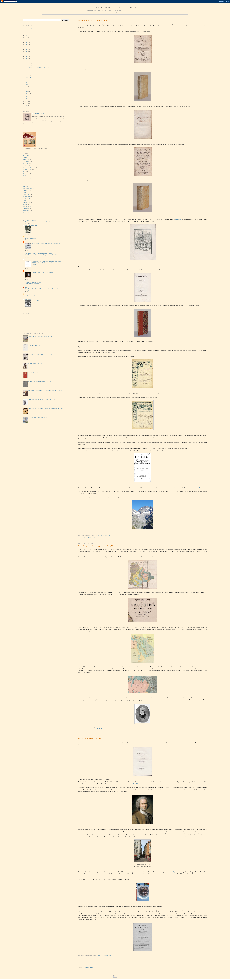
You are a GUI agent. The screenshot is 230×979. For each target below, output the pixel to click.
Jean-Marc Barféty (39, 113)
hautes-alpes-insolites (30, 294)
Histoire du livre (27, 184)
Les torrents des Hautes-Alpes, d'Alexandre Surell (39, 381)
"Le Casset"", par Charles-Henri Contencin (38, 417)
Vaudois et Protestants (28, 182)
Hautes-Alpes (26, 159)
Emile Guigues (26, 190)
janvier (28, 96)
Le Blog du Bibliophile (30, 220)
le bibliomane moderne (31, 260)
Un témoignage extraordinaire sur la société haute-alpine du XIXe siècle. (45, 408)
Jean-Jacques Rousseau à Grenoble (34, 69)
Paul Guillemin (26, 198)
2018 (26, 44)
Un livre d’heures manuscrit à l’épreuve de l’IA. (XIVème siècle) (46, 243)
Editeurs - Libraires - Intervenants (32, 283)
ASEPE (27, 287)
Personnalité (26, 163)
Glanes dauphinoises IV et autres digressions (36, 65)
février (28, 93)
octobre (28, 75)
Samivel (25, 212)
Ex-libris (25, 176)
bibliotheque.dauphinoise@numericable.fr (33, 28)
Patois (24, 172)
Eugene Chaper (26, 194)
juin (27, 84)
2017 (26, 47)
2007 (26, 106)
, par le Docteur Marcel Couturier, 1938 (40, 354)
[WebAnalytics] (115, 977)
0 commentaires (107, 728)
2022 (26, 35)
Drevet (24, 200)
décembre (28, 63)
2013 (26, 56)
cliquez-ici (178, 219)
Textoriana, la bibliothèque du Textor (34, 242)
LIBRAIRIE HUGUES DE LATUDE (34, 271)
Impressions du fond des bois (32, 236)
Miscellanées (26, 161)
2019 (26, 42)
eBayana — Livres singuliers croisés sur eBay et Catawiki (37, 221)
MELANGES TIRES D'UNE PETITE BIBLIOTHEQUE (39, 253)
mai (27, 86)
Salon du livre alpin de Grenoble (33, 282)
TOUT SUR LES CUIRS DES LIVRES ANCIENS (43, 272)
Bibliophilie (26, 155)
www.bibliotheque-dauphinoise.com (103, 11)
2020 (26, 40)
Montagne (25, 157)
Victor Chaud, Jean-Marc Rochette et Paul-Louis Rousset (41, 399)
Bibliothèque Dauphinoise (115, 7)
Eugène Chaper (26, 206)
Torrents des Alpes (27, 188)
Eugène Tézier (26, 202)
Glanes (24, 192)
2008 (26, 103)
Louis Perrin (26, 208)
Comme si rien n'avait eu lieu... (31, 295)
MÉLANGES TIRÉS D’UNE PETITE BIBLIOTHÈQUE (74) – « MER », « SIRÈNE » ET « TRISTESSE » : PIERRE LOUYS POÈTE (44, 255)
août (27, 79)
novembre (28, 72)
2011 (26, 61)
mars (27, 91)
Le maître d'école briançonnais (35, 363)
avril (27, 89)
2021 (26, 37)
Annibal (25, 204)
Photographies (26, 210)
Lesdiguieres (26, 180)
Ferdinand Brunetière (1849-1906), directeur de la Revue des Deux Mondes (48, 227)
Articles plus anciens (202, 964)
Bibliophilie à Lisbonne (33, 372)
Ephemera (25, 186)
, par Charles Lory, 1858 (96, 546)
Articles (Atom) (89, 967)
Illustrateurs (26, 174)
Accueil (142, 964)
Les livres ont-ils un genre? (37, 300)
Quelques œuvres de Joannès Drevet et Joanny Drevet (40, 336)
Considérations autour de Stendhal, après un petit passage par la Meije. (45, 390)
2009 (26, 101)
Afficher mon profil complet (32, 126)
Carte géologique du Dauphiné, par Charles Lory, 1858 (39, 67)
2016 (26, 49)
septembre (29, 77)
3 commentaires (107, 535)
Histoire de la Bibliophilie (31, 225)
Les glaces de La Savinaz (30, 238)
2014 (26, 54)
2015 (26, 51)
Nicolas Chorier (27, 196)
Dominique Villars (27, 170)
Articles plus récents (83, 964)
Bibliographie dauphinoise (29, 167)
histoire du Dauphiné (28, 178)
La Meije (25, 165)
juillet (28, 82)
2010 (26, 99)
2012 (26, 58)
